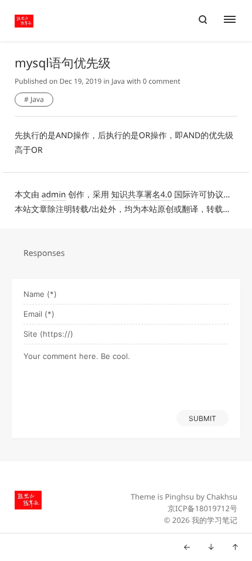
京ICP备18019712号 (202, 508)
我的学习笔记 (214, 520)
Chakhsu (221, 496)
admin (54, 194)
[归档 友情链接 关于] (236, 20)
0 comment (162, 81)
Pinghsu (180, 496)
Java (118, 81)
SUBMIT (202, 418)
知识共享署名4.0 (141, 194)
